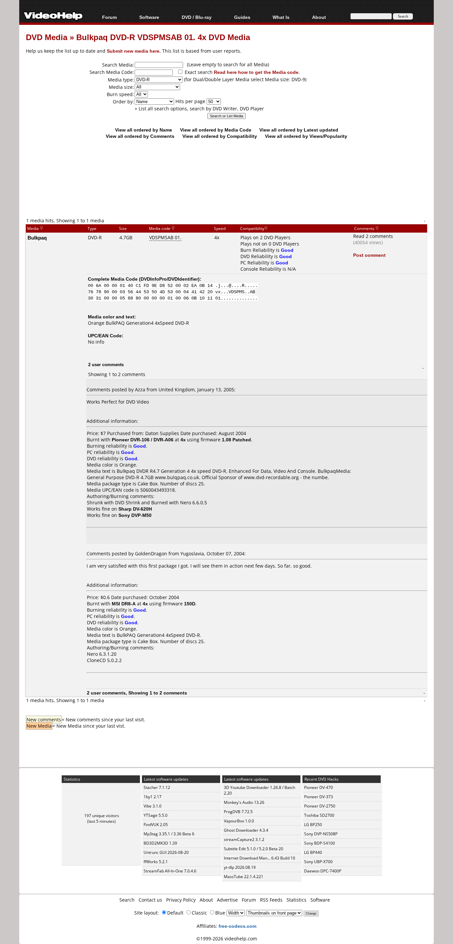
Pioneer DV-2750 (319, 806)
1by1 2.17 (153, 797)
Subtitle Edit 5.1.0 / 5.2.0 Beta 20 (253, 849)
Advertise (227, 900)
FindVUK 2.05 (156, 824)
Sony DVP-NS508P (321, 834)
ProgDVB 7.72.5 (238, 811)
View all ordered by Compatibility (219, 136)
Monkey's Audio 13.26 (244, 802)
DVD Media (46, 36)
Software (149, 17)
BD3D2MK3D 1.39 (160, 843)
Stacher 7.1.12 (157, 787)
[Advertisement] (226, 189)
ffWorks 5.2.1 (156, 861)
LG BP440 (313, 852)
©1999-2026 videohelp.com (226, 938)
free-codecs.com (237, 926)
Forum (109, 17)
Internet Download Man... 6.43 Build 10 (259, 858)
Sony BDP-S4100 (319, 843)
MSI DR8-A (124, 603)
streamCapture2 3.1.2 (244, 839)
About (206, 900)
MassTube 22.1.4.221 (243, 876)
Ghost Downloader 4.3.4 (246, 830)
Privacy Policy (181, 900)
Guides (242, 17)
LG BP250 (313, 824)
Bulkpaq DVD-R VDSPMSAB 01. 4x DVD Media (163, 36)
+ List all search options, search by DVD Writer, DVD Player (199, 108)
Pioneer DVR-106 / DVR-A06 (142, 439)
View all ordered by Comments (140, 136)
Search (127, 900)
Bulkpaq (37, 237)
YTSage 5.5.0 (155, 815)
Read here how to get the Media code (256, 72)
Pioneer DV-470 (318, 787)
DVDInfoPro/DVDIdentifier (169, 279)
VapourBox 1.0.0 (239, 821)
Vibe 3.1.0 (153, 806)
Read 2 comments (373, 236)
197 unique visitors (101, 815)
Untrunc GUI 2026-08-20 (166, 852)
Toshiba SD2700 (319, 815)
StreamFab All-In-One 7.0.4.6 (170, 871)
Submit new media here (133, 51)
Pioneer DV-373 (318, 797)
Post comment (369, 255)
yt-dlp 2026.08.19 (240, 867)
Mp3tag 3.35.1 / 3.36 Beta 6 (169, 834)
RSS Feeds (271, 900)
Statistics (296, 900)
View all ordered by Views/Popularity (306, 136)
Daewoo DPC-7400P (322, 871)
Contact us (150, 900)
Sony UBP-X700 (318, 861)
